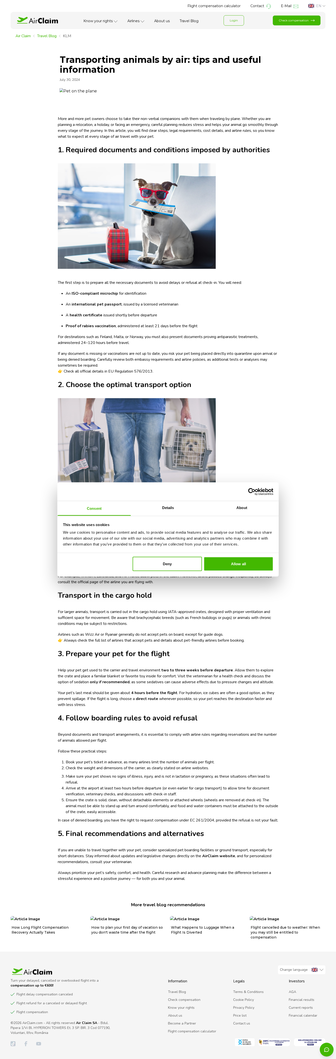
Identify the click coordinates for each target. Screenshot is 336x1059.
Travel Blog (189, 21)
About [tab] (241, 508)
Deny (167, 564)
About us (162, 21)
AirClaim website (218, 856)
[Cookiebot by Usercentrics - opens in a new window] (251, 491)
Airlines (133, 21)
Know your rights (98, 21)
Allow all (238, 564)
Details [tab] (168, 508)
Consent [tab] (94, 508)
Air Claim (23, 36)
